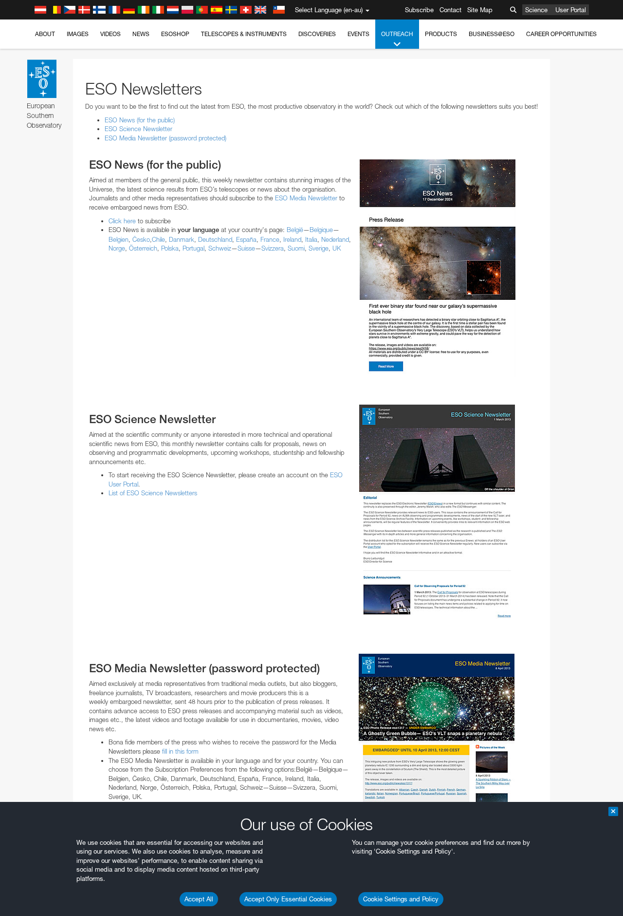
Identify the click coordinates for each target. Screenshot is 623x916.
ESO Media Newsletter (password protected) (165, 138)
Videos (110, 34)
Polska (170, 248)
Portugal (193, 248)
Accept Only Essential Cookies (288, 899)
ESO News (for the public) (140, 120)
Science (536, 10)
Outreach (397, 34)
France (269, 239)
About (45, 34)
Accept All (198, 899)
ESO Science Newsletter (138, 129)
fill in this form (180, 751)
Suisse (246, 248)
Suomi (296, 248)
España (246, 239)
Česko (141, 239)
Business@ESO (491, 34)
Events (358, 34)
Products (441, 34)
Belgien (118, 239)
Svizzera (272, 248)
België (295, 230)
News (140, 34)
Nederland (335, 239)
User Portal (570, 10)
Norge (117, 248)
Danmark (181, 239)
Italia (311, 239)
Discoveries (317, 34)
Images (78, 34)
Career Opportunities (561, 34)
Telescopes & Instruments (244, 34)
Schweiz (219, 248)
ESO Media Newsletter (306, 198)
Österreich (143, 248)
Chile (158, 239)
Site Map (480, 10)
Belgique (321, 230)
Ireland (292, 239)
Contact (450, 10)
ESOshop (175, 34)
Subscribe (419, 10)
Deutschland (215, 239)
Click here (122, 221)
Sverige (319, 248)
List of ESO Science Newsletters (153, 493)
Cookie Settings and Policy (401, 899)
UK (336, 248)
